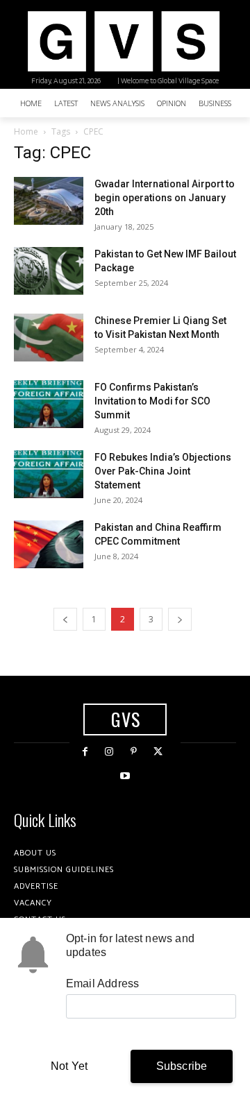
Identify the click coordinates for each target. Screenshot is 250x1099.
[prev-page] (65, 619)
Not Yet (69, 1066)
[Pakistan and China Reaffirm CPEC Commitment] (48, 544)
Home (26, 131)
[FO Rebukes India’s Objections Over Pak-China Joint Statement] (48, 474)
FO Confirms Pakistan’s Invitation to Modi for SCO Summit (152, 401)
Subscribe (182, 1066)
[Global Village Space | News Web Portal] (123, 41)
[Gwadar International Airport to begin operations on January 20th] (48, 201)
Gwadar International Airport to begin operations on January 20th (164, 197)
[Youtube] (124, 776)
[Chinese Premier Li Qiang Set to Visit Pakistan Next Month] (48, 337)
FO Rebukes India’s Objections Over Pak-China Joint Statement (162, 471)
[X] (158, 751)
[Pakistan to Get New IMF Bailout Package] (48, 271)
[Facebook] (85, 751)
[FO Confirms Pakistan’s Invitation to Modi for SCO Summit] (48, 404)
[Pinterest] (133, 751)
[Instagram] (109, 751)
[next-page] (180, 619)
